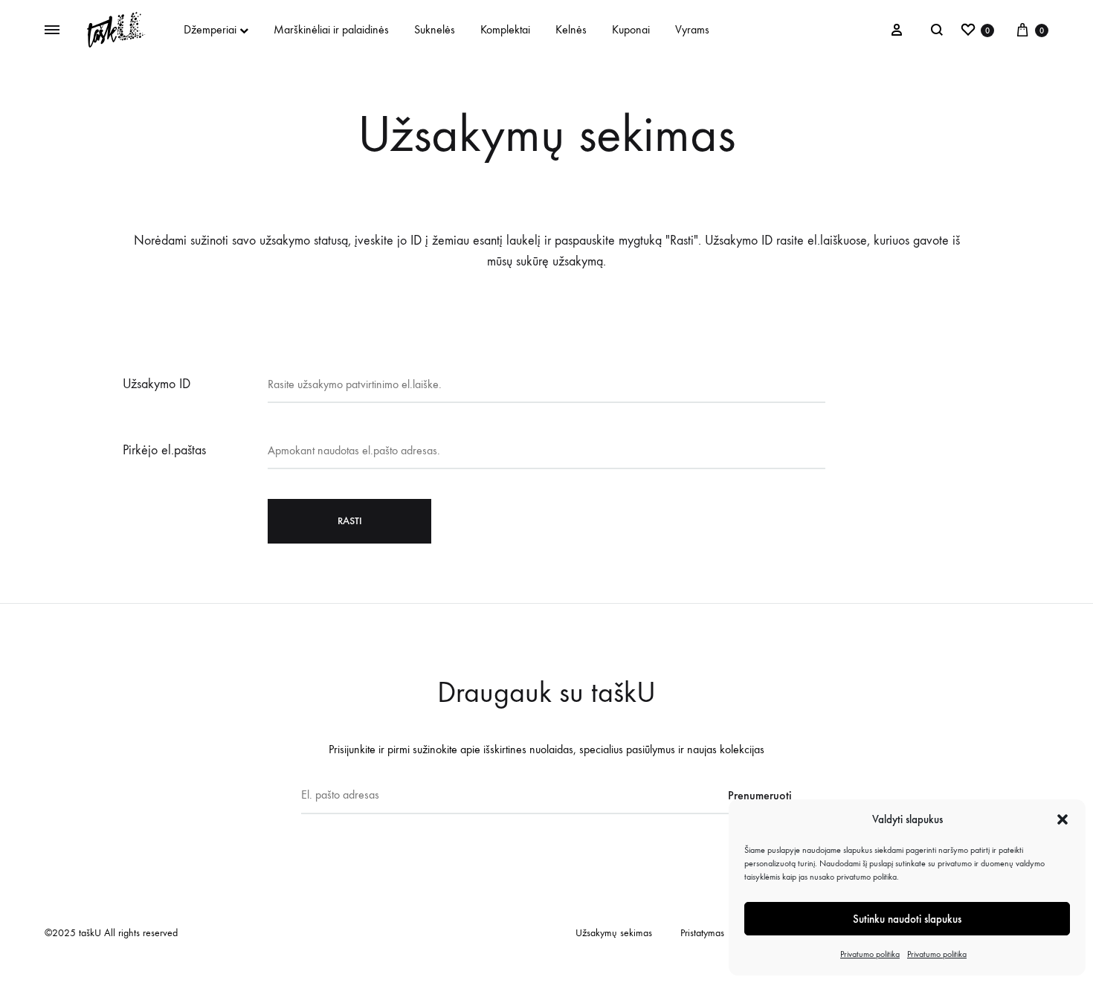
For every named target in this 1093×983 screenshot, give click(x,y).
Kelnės (571, 29)
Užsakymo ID (156, 384)
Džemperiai (210, 29)
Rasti (350, 521)
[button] (1062, 819)
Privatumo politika (870, 954)
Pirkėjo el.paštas (164, 450)
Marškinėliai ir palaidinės (331, 29)
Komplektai (505, 29)
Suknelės (434, 29)
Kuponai (631, 29)
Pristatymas (702, 932)
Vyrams (692, 29)
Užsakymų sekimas (613, 932)
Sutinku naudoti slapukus (907, 919)
